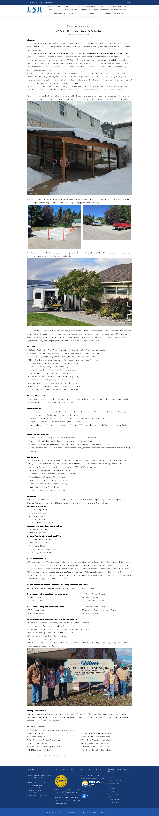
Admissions (114, 794)
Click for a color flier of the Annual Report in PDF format (46, 756)
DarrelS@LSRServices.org (40, 795)
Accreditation (85, 10)
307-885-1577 (33, 2)
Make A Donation (70, 10)
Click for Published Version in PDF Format (79, 34)
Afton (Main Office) (116, 780)
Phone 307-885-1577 (90, 812)
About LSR (103, 6)
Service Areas (55, 10)
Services (79, 6)
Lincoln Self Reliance (54, 812)
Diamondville (114, 783)
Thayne (112, 789)
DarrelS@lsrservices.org (47, 2)
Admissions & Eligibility (118, 6)
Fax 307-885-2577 (106, 812)
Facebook (127, 2)
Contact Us (69, 6)
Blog (109, 13)
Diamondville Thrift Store (92, 13)
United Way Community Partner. (93, 778)
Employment (91, 6)
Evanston (113, 786)
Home (50, 6)
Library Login (87, 16)
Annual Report (73, 13)
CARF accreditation (69, 792)
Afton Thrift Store (101, 10)
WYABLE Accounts (58, 13)
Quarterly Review (118, 10)
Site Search (119, 13)
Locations (58, 6)
